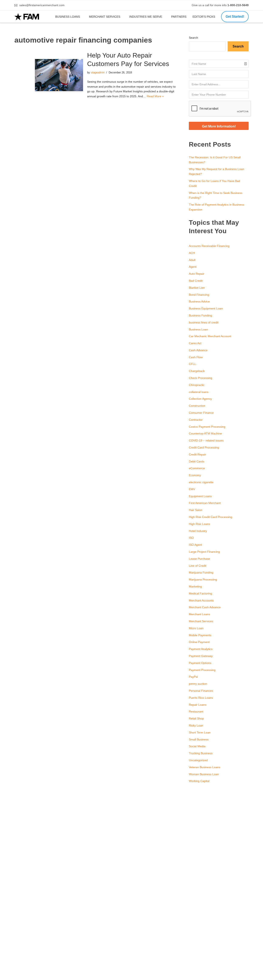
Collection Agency (200, 398)
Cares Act (195, 343)
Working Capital (199, 781)
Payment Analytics (200, 649)
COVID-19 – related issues (206, 440)
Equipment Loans (200, 496)
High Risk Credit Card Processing (210, 517)
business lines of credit (203, 322)
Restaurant (196, 711)
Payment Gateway (201, 656)
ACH (192, 253)
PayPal (193, 676)
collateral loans (198, 392)
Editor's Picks (204, 16)
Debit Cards (196, 461)
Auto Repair (196, 273)
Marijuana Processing (203, 579)
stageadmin (98, 72)
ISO (191, 537)
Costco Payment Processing (207, 426)
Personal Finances (201, 690)
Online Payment (199, 642)
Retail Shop (196, 718)
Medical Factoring (200, 593)
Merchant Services (104, 16)
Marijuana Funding (201, 572)
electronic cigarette (201, 482)
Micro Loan (196, 628)
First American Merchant (205, 503)
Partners (178, 16)
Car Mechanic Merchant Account (210, 336)
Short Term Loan (200, 732)
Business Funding (200, 315)
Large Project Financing (204, 551)
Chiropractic (196, 385)
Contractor (196, 419)
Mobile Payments (200, 635)
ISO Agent (195, 544)
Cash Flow (196, 357)
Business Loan (198, 329)
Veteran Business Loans (204, 767)
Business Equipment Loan (206, 308)
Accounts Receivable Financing (209, 246)
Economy (195, 475)
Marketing (195, 586)
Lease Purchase (199, 558)
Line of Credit (197, 565)
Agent (192, 266)
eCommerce (197, 468)
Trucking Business (200, 753)
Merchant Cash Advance (205, 607)
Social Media (197, 746)
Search (193, 37)
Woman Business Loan (204, 774)
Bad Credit (196, 280)
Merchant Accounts (201, 600)
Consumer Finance (201, 412)
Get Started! (235, 16)
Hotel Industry (198, 531)
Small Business (199, 739)
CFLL (192, 364)
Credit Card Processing (204, 447)
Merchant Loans (199, 614)
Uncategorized (198, 760)
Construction (197, 405)
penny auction (198, 683)
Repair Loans (197, 704)
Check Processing (200, 378)
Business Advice (199, 301)
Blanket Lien (197, 287)
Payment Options (200, 663)
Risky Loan (196, 725)
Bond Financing (199, 294)
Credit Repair (197, 454)
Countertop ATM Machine (205, 433)
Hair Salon (195, 510)
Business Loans (67, 16)
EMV (192, 489)
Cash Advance (198, 350)
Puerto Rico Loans (201, 697)
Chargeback (197, 371)
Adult (192, 260)
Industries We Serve (145, 16)
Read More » (155, 96)
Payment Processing (202, 670)
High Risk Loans (199, 524)
